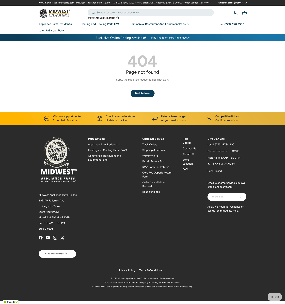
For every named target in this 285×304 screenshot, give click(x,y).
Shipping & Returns (153, 150)
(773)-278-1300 (224, 144)
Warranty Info (150, 155)
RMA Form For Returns (155, 167)
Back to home (142, 93)
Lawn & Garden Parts (52, 30)
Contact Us (189, 148)
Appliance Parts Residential (56, 24)
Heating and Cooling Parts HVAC (101, 24)
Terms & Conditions (150, 270)
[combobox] (151, 12)
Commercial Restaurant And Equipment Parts (157, 24)
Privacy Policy (127, 270)
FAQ (185, 169)
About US (188, 154)
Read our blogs (151, 191)
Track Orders (149, 144)
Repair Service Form (154, 161)
